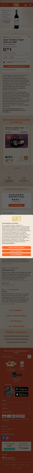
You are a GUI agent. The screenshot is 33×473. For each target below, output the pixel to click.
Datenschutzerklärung (8, 243)
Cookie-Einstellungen (16, 247)
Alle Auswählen (16, 254)
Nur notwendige (16, 251)
